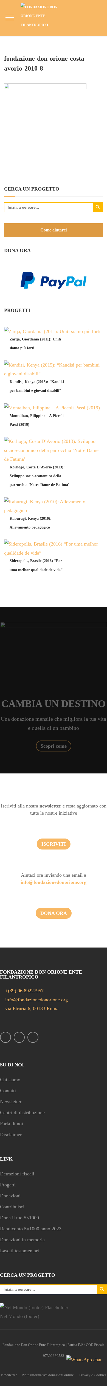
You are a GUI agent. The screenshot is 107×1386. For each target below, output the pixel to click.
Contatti (8, 1090)
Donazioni (10, 1195)
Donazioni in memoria (22, 1239)
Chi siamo (10, 1079)
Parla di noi (11, 1123)
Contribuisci (12, 1206)
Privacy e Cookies (92, 1375)
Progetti (8, 1184)
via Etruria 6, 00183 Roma (31, 1008)
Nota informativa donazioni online (48, 1375)
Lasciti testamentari (19, 1250)
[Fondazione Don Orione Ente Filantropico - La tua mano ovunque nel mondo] (43, 16)
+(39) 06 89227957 (24, 990)
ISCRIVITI (53, 844)
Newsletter (10, 1101)
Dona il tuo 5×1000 (19, 1217)
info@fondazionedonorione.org (53, 882)
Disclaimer (11, 1134)
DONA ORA (53, 913)
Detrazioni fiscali (17, 1174)
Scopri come (54, 746)
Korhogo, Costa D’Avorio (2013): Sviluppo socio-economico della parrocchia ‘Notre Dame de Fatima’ (39, 476)
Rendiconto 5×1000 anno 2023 (30, 1228)
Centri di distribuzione (22, 1112)
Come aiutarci (53, 230)
